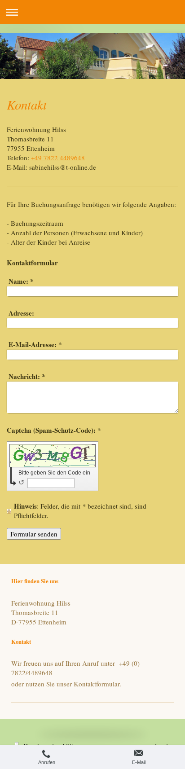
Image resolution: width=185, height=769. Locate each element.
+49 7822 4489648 (58, 157)
